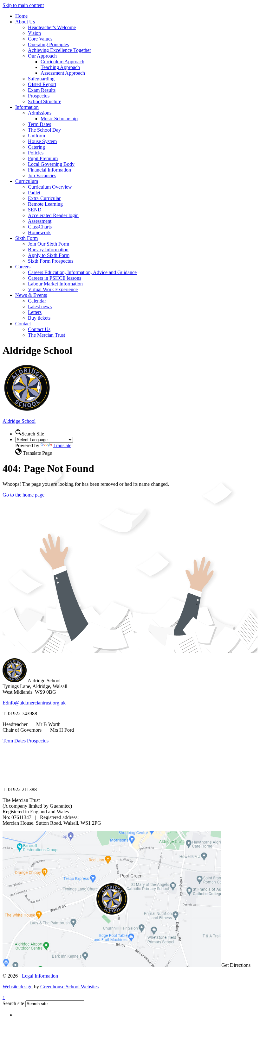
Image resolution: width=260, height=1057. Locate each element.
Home (21, 16)
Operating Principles (48, 44)
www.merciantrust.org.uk (114, 778)
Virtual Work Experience (53, 289)
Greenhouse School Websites (69, 986)
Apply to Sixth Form (48, 255)
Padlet (34, 192)
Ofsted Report (42, 84)
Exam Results (41, 90)
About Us (25, 21)
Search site (13, 1003)
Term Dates (39, 124)
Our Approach (42, 56)
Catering (36, 147)
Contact (23, 323)
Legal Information (40, 976)
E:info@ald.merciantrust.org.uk (34, 702)
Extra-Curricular (44, 198)
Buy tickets (39, 318)
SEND (35, 209)
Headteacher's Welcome (52, 27)
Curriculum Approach (62, 61)
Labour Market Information (55, 283)
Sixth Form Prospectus (50, 261)
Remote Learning (45, 204)
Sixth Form (26, 238)
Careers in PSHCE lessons (54, 278)
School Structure (44, 101)
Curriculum (26, 181)
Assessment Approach (63, 73)
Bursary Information (48, 249)
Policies (35, 152)
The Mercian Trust (46, 335)
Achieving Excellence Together (59, 50)
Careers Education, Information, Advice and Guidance (82, 272)
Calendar (37, 300)
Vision (34, 33)
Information (27, 107)
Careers (22, 266)
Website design (18, 986)
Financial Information (49, 169)
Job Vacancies (42, 175)
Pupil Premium (43, 158)
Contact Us (39, 329)
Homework (39, 232)
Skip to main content (23, 5)
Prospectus (38, 95)
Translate (62, 445)
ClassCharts (40, 226)
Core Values (40, 38)
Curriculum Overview (50, 187)
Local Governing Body (51, 164)
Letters (35, 312)
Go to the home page (23, 494)
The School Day (44, 130)
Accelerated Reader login (53, 215)
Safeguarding (41, 78)
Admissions (39, 113)
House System (42, 141)
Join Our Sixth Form (48, 244)
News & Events (31, 295)
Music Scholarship (59, 118)
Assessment (39, 221)
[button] (18, 432)
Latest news (40, 306)
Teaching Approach (60, 67)
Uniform (36, 135)
